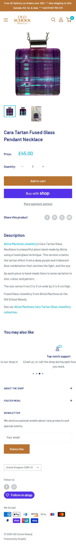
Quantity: (10, 166)
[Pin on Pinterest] (54, 217)
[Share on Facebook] (47, 217)
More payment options (38, 204)
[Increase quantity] (43, 166)
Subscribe (17, 449)
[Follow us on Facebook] (6, 487)
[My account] (61, 20)
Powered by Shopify (15, 538)
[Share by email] (69, 217)
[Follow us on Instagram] (14, 487)
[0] (68, 19)
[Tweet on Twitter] (62, 217)
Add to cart (38, 181)
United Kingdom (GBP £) (19, 467)
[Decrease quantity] (22, 166)
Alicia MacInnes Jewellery (20, 244)
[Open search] (53, 20)
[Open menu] (6, 19)
